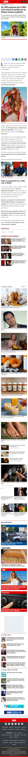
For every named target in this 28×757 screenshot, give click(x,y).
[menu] (2, 2)
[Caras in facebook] (9, 724)
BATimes (23, 729)
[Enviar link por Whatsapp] (19, 59)
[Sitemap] (22, 724)
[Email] (25, 59)
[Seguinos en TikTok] (16, 724)
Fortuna (24, 727)
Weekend (5, 729)
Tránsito (14, 744)
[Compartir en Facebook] (13, 59)
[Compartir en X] (16, 59)
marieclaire (14, 548)
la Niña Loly (14, 132)
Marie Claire (18, 727)
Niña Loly (4, 231)
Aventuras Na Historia (6, 735)
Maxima (16, 737)
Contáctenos (22, 740)
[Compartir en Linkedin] (22, 59)
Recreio (11, 737)
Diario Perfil (5, 727)
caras (14, 570)
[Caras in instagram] (6, 724)
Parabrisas (11, 729)
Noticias (11, 727)
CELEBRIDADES (4, 4)
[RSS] (19, 724)
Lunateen (17, 729)
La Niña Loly (7, 63)
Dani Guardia (10, 231)
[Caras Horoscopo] (14, 713)
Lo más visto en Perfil (9, 670)
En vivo (24, 1)
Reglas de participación (19, 742)
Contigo (20, 733)
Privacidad (5, 742)
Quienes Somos (14, 740)
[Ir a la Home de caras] (6, 2)
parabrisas (14, 593)
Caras (15, 733)
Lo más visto (6, 635)
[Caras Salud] (14, 707)
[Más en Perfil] (8, 522)
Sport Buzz (24, 735)
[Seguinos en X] (12, 724)
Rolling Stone (17, 735)
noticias (14, 526)
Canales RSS (6, 740)
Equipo (11, 742)
